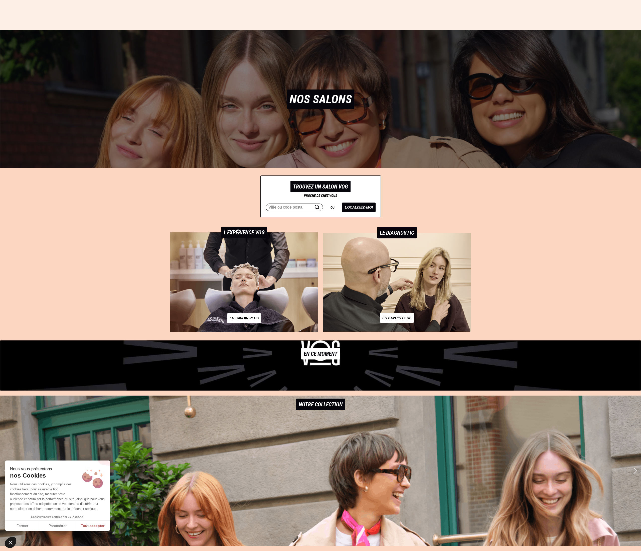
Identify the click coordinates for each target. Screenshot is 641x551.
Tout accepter (92, 526)
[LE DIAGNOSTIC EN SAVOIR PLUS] (397, 330)
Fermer (22, 526)
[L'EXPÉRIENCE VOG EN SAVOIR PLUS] (244, 330)
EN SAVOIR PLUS (244, 318)
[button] (635, 470)
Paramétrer (58, 526)
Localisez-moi (359, 207)
